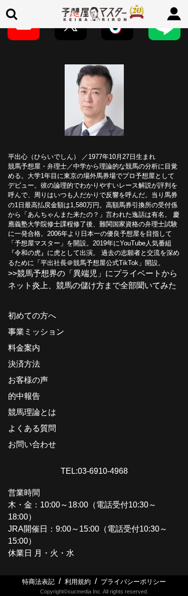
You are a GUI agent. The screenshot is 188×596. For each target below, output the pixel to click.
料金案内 (24, 348)
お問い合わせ (32, 444)
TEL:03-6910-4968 (94, 471)
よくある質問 (32, 428)
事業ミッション (36, 331)
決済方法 (24, 364)
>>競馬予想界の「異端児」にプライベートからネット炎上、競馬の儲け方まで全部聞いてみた (92, 279)
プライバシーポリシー (133, 581)
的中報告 (24, 396)
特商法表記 (38, 581)
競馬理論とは (32, 412)
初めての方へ (32, 315)
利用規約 (78, 581)
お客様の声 (28, 380)
